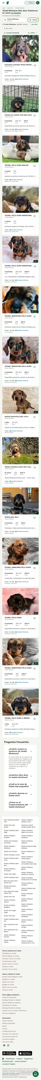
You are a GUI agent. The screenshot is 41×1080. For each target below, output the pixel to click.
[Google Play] (9, 1053)
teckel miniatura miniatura (9, 847)
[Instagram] (8, 1045)
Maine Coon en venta (9, 987)
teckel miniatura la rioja (27, 852)
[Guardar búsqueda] (36, 1074)
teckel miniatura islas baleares (28, 847)
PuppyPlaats (28, 1059)
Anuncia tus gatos (8, 1039)
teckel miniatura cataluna (27, 842)
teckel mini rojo (9, 896)
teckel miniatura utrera (27, 910)
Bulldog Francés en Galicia (11, 1008)
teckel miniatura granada (27, 900)
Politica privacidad (8, 1023)
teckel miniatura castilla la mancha (27, 873)
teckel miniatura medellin (27, 884)
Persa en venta (7, 990)
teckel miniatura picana (27, 921)
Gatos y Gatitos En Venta (11, 974)
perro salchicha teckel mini (11, 821)
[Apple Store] (25, 1053)
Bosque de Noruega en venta (12, 977)
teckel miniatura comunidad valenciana (29, 863)
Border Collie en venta (10, 964)
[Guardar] (35, 65)
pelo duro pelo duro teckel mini (11, 882)
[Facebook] (4, 1045)
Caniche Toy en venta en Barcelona (14, 1010)
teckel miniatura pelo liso (11, 920)
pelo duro (9, 28)
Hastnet (19, 1059)
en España (16, 13)
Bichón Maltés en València (11, 1003)
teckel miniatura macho (9, 941)
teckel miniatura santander (27, 915)
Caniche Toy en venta (9, 969)
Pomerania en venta (9, 961)
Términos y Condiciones (26, 1071)
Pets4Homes (10, 1059)
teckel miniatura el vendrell (27, 931)
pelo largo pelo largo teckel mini (11, 892)
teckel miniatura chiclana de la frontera (29, 879)
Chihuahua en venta (9, 953)
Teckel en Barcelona (9, 997)
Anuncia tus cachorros (10, 1036)
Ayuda (4, 1026)
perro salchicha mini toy (11, 925)
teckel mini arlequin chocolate (11, 842)
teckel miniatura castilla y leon (27, 821)
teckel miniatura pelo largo (11, 831)
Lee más (34, 24)
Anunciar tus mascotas (10, 1034)
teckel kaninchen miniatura (10, 887)
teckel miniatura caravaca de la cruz (28, 942)
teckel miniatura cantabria (27, 836)
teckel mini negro (10, 874)
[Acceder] (37, 2)
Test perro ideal (7, 1042)
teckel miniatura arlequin (9, 836)
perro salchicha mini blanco (11, 930)
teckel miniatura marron (9, 901)
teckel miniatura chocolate (9, 870)
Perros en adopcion (9, 1013)
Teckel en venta (7, 966)
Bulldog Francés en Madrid (11, 1000)
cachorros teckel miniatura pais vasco (28, 826)
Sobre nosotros (7, 1021)
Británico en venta (8, 979)
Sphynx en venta (8, 982)
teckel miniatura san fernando (28, 889)
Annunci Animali (20, 1061)
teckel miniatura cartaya (27, 926)
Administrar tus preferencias (10, 1074)
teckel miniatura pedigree (9, 906)
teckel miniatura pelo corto (11, 859)
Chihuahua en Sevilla (9, 1005)
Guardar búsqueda (12, 33)
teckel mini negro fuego (10, 911)
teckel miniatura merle (12, 855)
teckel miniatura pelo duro (11, 864)
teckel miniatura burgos (27, 894)
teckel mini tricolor (10, 851)
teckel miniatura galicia (27, 868)
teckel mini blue (9, 916)
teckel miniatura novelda (27, 936)
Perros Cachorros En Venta (11, 951)
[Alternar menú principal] (3, 3)
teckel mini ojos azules (9, 826)
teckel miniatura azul (11, 877)
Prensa (4, 1028)
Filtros (35, 19)
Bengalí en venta (8, 984)
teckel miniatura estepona (27, 905)
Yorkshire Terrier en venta (11, 959)
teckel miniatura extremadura (27, 857)
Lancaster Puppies (8, 1064)
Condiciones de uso (9, 1031)
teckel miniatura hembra (9, 936)
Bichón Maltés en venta (10, 956)
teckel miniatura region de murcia (27, 831)
